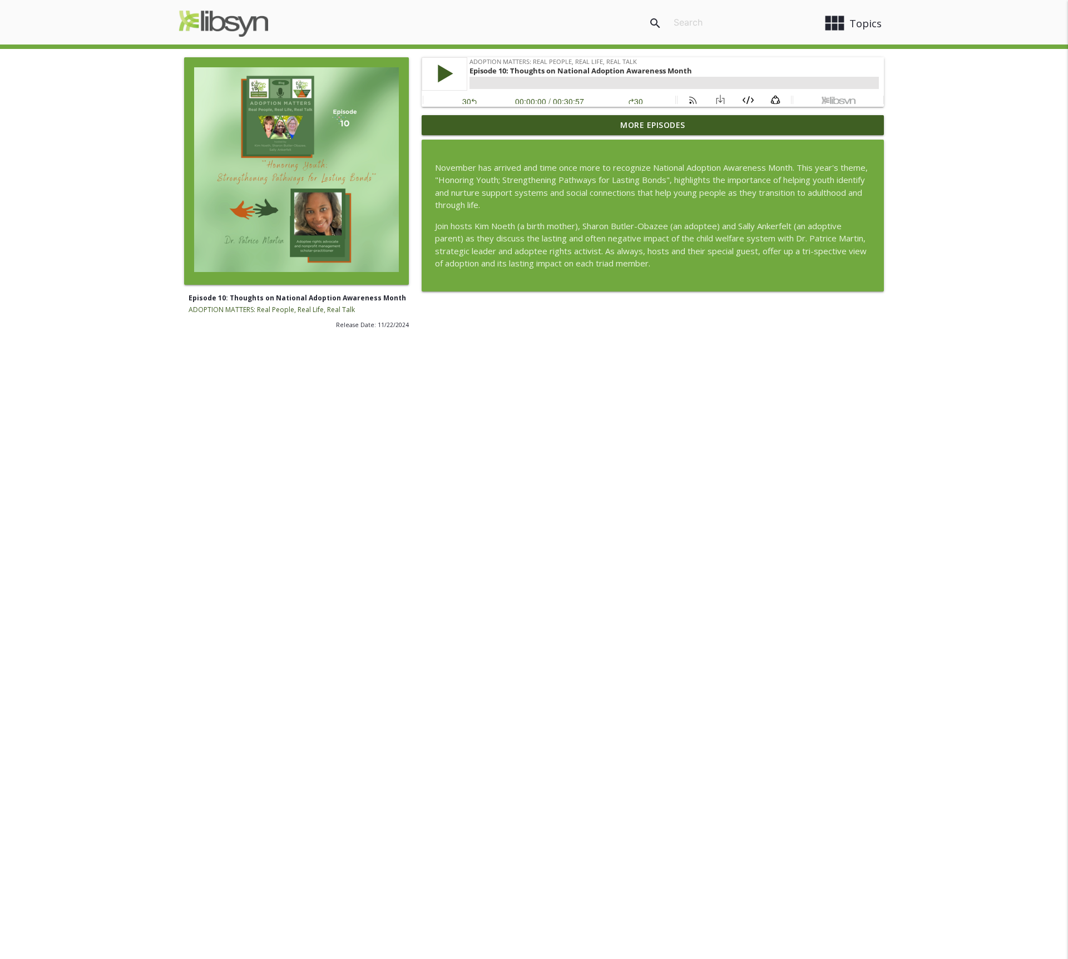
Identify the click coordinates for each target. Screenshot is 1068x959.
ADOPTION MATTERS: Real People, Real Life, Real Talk (272, 309)
